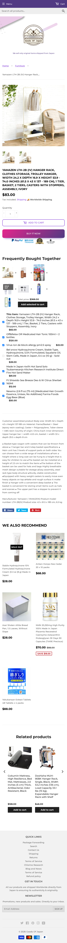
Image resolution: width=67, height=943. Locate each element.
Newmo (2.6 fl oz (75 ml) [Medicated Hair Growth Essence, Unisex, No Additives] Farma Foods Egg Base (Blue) (34, 394)
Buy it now (33, 233)
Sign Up (59, 909)
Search (33, 846)
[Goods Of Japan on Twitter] (22, 923)
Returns (33, 857)
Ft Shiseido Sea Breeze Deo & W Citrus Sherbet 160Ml (33, 382)
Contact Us (33, 850)
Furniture (20, 65)
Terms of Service (33, 861)
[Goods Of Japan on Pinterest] (32, 923)
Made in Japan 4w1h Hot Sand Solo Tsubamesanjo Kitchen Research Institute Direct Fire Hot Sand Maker (35, 369)
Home (5, 65)
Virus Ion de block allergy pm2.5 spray (28, 344)
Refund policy (33, 876)
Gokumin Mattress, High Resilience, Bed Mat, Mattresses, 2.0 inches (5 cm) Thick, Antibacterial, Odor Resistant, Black (20, 783)
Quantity (7, 207)
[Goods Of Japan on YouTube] (43, 923)
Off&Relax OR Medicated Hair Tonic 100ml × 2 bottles (33, 336)
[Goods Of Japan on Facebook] (27, 923)
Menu (9, 4)
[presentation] (4, 771)
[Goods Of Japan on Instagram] (38, 923)
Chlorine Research (33, 865)
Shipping (21, 199)
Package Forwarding (33, 842)
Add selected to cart (32, 304)
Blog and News (34, 868)
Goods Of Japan (34, 931)
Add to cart (19, 809)
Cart (62, 4)
